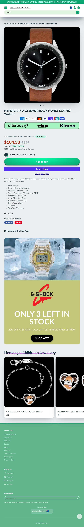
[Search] (77, 12)
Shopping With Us (10, 434)
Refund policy (8, 457)
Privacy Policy (9, 460)
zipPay (6, 447)
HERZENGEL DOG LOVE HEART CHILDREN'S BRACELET (29, 387)
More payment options (42, 174)
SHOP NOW (42, 338)
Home (6, 23)
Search (6, 444)
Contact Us (8, 437)
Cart (78, 7)
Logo (20, 7)
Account (74, 7)
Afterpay (7, 450)
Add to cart (42, 161)
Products (13, 23)
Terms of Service (9, 453)
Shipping (16, 149)
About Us (7, 441)
